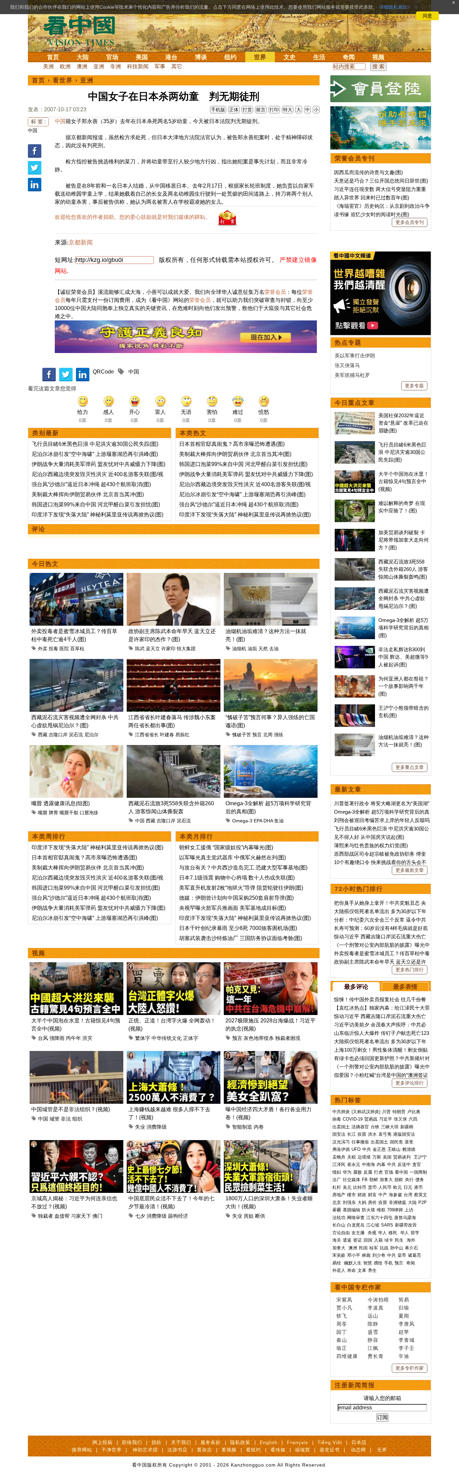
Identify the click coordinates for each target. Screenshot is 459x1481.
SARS (387, 1224)
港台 (171, 57)
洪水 (372, 1134)
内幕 (381, 1164)
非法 (66, 1119)
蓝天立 (153, 648)
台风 (43, 1038)
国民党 (396, 1141)
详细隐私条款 (393, 7)
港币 (418, 1187)
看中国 (83, 30)
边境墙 (364, 1157)
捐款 (157, 1442)
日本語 (359, 1442)
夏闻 (404, 1316)
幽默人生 (353, 1262)
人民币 (384, 1187)
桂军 (373, 1247)
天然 (263, 648)
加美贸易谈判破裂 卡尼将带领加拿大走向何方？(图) (403, 540)
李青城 (407, 1340)
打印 (274, 109)
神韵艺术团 (145, 1449)
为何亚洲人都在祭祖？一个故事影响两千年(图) (403, 686)
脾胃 (53, 812)
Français (297, 1442)
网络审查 (356, 1217)
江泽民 (338, 1164)
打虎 (378, 1172)
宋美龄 (338, 1255)
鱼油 (279, 820)
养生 (372, 1270)
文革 (362, 1270)
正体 (234, 109)
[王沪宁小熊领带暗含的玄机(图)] (355, 708)
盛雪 (373, 1332)
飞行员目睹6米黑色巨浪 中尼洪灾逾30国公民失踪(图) (95, 444)
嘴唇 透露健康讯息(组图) (60, 803)
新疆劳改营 (406, 1224)
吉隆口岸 (58, 734)
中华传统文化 (167, 1038)
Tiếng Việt (330, 1442)
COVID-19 (353, 1119)
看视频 (229, 1449)
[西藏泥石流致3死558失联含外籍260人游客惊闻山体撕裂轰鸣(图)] (173, 749)
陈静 (373, 1324)
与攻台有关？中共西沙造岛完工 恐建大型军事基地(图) (243, 867)
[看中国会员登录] (380, 88)
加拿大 (386, 1179)
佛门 (97, 1216)
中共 (366, 1149)
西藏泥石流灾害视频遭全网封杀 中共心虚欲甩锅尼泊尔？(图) (403, 598)
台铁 (375, 1126)
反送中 (404, 1164)
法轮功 (338, 1217)
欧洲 (65, 66)
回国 (368, 1240)
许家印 (168, 648)
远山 (373, 1316)
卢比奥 (413, 1111)
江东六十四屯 (379, 1217)
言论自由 (341, 1232)
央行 (409, 1179)
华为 (347, 1172)
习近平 (385, 1119)
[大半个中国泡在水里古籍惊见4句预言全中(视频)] (76, 966)
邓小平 (353, 1255)
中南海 (368, 1164)
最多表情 (405, 986)
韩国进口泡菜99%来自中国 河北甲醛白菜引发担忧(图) (96, 504)
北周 (268, 734)
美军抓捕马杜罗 (352, 375)
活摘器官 (360, 1126)
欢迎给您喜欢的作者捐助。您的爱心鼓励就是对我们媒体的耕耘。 (133, 217)
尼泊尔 (91, 734)
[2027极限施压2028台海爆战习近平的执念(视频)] (271, 966)
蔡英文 (420, 1194)
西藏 (42, 734)
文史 (290, 57)
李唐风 (407, 1324)
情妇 (336, 1172)
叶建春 (167, 734)
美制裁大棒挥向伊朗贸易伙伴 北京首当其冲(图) (88, 494)
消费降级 (157, 1127)
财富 (372, 1194)
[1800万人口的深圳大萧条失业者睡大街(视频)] (271, 1144)
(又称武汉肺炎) (365, 1111)
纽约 (230, 57)
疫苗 (362, 1134)
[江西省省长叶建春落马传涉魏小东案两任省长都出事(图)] (173, 663)
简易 (404, 1299)
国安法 (338, 1134)
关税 (351, 1157)
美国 (142, 57)
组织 (77, 1119)
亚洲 (98, 66)
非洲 (115, 66)
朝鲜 (373, 1179)
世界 (260, 57)
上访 (409, 1209)
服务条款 (211, 1442)
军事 (160, 66)
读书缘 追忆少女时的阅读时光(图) (371, 214)
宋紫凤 (344, 1299)
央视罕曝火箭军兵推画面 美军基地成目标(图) (232, 908)
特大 (287, 109)
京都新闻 (81, 242)
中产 (382, 1194)
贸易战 (370, 1119)
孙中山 (396, 1247)
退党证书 (330, 1449)
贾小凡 (344, 1308)
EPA (258, 820)
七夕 (140, 1216)
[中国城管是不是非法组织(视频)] (76, 1055)
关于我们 (181, 1442)
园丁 (341, 1332)
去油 (274, 648)
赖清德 (408, 1149)
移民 (392, 1232)
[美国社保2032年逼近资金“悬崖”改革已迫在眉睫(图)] (355, 415)
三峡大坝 (390, 1126)
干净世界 (111, 1449)
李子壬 (407, 1348)
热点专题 (348, 342)
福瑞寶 (302, 1449)
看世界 (63, 80)
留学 (415, 1232)
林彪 (366, 1255)
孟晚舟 (338, 1157)
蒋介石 (412, 1247)
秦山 (341, 1340)
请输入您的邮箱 (382, 1398)
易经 (337, 1262)
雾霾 (336, 1209)
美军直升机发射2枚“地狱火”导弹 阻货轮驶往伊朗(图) (241, 888)
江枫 (373, 1348)
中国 (32, 130)
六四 (413, 1119)
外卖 (42, 648)
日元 (408, 1187)
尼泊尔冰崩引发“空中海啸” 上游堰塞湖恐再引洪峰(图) (95, 454)
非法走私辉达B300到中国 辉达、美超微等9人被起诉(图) (403, 657)
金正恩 (379, 1149)
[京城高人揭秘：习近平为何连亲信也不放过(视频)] (76, 1144)
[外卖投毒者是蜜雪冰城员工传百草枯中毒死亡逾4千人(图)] (76, 577)
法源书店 (177, 1449)
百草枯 (77, 648)
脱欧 (398, 1179)
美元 (347, 1187)
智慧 (367, 1262)
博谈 (201, 57)
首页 (53, 57)
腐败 (357, 1172)
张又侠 (400, 1119)
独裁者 (45, 1216)
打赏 (247, 109)
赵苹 (404, 1332)
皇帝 (402, 1255)
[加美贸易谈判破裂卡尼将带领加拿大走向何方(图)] (355, 532)
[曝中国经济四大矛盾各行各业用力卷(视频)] (271, 1055)
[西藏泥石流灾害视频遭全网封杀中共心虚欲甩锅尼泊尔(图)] (76, 663)
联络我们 (132, 1442)
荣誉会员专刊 (355, 158)
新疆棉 (406, 1126)
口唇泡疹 (89, 812)
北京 (336, 1202)
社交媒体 (351, 1179)
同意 (427, 15)
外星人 (338, 1270)
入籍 (378, 1240)
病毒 (336, 1119)
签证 (357, 1240)
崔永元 (353, 1164)
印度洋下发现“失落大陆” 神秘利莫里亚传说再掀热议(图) (97, 514)
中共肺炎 (341, 1111)
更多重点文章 (409, 767)
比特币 (359, 1187)
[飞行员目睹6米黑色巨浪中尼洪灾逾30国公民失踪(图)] (355, 444)
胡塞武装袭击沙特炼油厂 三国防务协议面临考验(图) (240, 938)
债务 (419, 1179)
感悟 (378, 1262)
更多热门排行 (409, 969)
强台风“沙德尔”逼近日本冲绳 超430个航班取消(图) (91, 484)
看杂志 (204, 1449)
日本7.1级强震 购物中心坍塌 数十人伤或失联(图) (237, 878)
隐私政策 (240, 1442)
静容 (373, 1340)
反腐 (368, 1172)
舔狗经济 (178, 1216)
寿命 (351, 1270)
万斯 (376, 1157)
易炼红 (182, 734)
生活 (319, 57)
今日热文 (45, 563)
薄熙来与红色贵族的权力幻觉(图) (371, 845)
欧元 (397, 1187)
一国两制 (418, 1172)
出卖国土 (341, 1126)
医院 (64, 648)
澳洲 (82, 66)
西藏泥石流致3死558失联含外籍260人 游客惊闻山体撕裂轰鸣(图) (403, 569)
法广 (336, 1179)
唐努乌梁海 (405, 1217)
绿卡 (388, 1240)
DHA (268, 820)
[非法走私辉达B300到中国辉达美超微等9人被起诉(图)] (355, 649)
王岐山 (394, 1149)
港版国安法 (404, 1134)
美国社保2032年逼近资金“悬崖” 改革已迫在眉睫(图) (403, 423)
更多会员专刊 (409, 222)
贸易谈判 (402, 1157)
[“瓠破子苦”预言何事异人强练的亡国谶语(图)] (271, 663)
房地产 (338, 1194)
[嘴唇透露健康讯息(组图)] (76, 749)
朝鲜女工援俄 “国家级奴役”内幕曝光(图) (226, 847)
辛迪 (404, 1356)
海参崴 (395, 1194)
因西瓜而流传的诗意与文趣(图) (368, 172)
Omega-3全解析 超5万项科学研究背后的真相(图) (403, 627)
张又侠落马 (347, 365)
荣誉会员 (275, 292)
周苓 (341, 1324)
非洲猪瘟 (397, 1202)
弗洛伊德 (341, 1149)
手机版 (218, 109)
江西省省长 (147, 734)
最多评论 (356, 986)
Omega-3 (242, 820)
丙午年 (73, 1038)
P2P (422, 1202)
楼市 (351, 1194)
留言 (260, 109)
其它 (176, 66)
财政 (362, 1194)
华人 (382, 1232)
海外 (412, 1240)
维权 (381, 1209)
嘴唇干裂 (68, 812)
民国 (363, 1247)
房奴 (249, 1216)
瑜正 (341, 1348)
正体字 (190, 1038)
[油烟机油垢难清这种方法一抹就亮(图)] (271, 577)
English (269, 1442)
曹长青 (376, 1356)
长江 (351, 1134)
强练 (278, 734)
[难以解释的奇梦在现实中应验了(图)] (355, 503)
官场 (112, 57)
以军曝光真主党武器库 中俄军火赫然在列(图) (232, 857)
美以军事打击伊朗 (355, 355)
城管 (54, 1119)
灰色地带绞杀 (259, 1038)
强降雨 (57, 1038)
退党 (409, 1141)
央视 (372, 1232)
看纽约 (253, 1449)
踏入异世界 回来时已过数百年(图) (371, 197)
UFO (356, 1149)
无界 (382, 1449)
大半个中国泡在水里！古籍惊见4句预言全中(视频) (403, 481)
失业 (140, 1127)
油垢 (252, 648)
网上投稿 (102, 1442)
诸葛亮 (414, 1255)
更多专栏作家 (409, 1368)
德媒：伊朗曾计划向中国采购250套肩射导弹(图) (236, 898)
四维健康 (347, 1356)
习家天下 (81, 1216)
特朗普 (399, 1111)
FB (365, 1179)
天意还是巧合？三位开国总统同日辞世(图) (381, 181)
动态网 (358, 1449)
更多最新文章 (409, 870)
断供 (260, 1216)
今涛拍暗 (378, 1299)
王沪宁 (420, 1157)
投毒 (53, 648)
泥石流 (76, 734)
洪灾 (87, 1038)
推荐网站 (82, 1449)
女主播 (358, 1232)
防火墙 (368, 1209)
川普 (386, 1111)
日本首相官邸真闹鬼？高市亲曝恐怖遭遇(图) (232, 444)
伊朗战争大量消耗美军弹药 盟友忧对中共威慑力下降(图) (98, 464)
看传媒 (278, 1449)
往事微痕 (360, 1141)
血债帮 (62, 1216)
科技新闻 (138, 66)
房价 (372, 1202)
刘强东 (349, 1202)
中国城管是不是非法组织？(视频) (70, 1109)
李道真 (376, 1308)
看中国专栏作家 (358, 1287)
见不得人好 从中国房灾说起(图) (369, 837)
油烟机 (239, 648)
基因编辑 (351, 1209)
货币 (372, 1187)
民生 (400, 1240)
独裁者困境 (287, 1038)
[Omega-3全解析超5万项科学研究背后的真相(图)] (271, 749)
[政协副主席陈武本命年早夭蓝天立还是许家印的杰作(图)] (173, 577)
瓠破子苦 (241, 734)
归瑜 (404, 1308)
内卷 (259, 1127)
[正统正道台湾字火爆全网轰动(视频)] (173, 966)
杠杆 (336, 1187)
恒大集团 (186, 648)
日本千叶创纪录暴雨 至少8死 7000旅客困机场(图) (238, 928)
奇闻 (349, 57)
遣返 (347, 1240)
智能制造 (242, 1127)
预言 (257, 734)
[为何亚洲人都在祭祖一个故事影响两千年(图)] (355, 678)
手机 (388, 1262)
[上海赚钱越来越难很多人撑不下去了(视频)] (173, 1055)
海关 (336, 1240)
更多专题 (414, 385)
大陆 (83, 57)
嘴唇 (42, 812)
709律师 (395, 1209)
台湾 (408, 1194)
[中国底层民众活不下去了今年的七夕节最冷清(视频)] (173, 1144)
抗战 (384, 1247)
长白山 (338, 1224)
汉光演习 (341, 1141)
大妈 (362, 1202)
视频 (378, 57)
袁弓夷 (384, 1134)
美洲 (48, 66)
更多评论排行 (409, 1083)
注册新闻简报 (355, 1385)
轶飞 (341, 1316)
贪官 (416, 1164)
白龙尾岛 (356, 1224)
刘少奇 (378, 1255)
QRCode (103, 372)
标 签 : (38, 121)
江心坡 (372, 1224)
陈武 (139, 648)
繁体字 (142, 1038)
